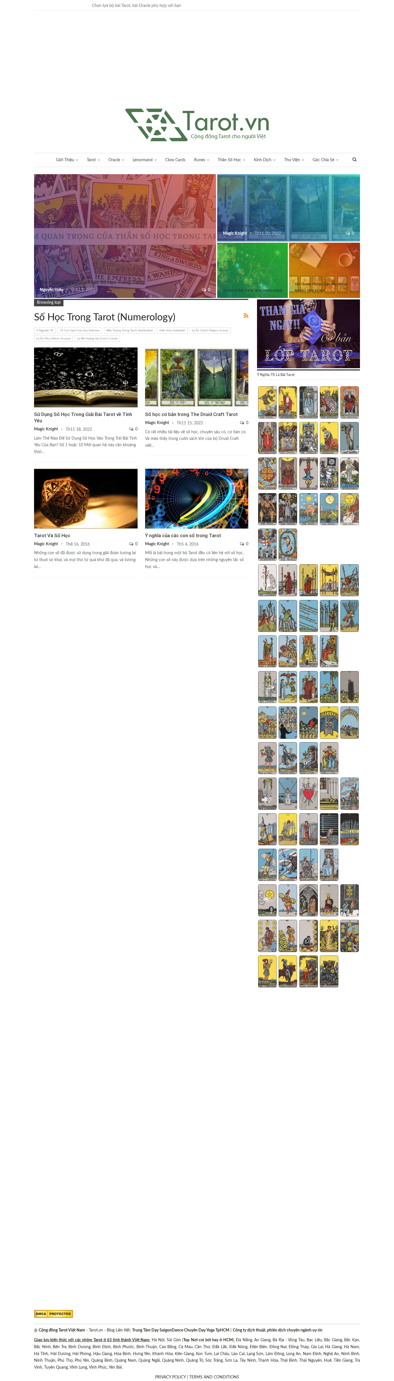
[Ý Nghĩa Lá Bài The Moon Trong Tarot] (329, 510)
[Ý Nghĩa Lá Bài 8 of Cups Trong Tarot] (308, 723)
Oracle (114, 160)
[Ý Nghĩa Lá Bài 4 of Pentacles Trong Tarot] (329, 901)
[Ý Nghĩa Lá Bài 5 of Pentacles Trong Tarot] (349, 901)
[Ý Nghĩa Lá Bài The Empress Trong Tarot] (329, 403)
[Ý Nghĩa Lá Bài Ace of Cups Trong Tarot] (267, 687)
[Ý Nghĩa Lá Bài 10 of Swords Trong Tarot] (349, 830)
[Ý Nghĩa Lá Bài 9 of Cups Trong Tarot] (329, 723)
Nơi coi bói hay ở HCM (212, 1340)
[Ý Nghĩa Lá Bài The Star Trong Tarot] (308, 510)
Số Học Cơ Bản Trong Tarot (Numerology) (252, 290)
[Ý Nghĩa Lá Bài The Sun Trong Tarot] (349, 510)
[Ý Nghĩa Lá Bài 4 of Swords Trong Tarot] (329, 794)
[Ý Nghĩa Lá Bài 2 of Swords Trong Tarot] (288, 794)
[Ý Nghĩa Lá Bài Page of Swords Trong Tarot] (267, 865)
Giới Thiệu (65, 160)
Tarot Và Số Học (52, 535)
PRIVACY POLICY (170, 1377)
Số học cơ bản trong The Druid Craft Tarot (254, 225)
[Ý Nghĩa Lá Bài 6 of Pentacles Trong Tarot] (267, 936)
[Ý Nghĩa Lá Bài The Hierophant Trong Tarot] (267, 438)
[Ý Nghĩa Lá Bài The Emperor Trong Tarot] (349, 403)
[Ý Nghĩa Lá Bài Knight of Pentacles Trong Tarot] (288, 972)
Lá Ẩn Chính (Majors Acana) (210, 330)
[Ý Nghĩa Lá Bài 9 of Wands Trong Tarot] (329, 616)
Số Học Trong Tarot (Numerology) (219, 174)
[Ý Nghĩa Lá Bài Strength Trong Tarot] (329, 438)
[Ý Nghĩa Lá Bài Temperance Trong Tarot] (349, 474)
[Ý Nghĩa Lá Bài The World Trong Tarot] (288, 545)
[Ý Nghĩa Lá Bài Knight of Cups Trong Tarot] (288, 759)
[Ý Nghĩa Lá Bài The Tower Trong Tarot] (288, 510)
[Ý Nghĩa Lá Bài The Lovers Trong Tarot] (288, 438)
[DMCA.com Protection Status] (53, 1314)
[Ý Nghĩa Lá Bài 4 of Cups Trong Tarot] (329, 687)
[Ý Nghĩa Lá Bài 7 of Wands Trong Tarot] (288, 616)
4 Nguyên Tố (44, 330)
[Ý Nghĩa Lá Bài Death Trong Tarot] (329, 474)
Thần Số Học (229, 160)
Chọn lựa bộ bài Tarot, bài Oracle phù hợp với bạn (136, 6)
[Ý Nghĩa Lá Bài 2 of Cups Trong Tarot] (288, 687)
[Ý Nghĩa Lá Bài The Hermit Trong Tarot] (349, 438)
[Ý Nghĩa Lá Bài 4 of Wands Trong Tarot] (329, 581)
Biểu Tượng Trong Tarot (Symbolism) (129, 330)
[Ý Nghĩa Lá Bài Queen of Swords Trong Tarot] (308, 865)
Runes (199, 160)
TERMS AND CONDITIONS (214, 1377)
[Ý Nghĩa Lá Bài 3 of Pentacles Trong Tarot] (308, 901)
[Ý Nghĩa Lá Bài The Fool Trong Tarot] (267, 403)
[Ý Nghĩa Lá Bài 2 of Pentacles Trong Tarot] (288, 901)
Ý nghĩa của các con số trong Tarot (183, 535)
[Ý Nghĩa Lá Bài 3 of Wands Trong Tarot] (308, 581)
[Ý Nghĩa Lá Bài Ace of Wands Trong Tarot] (267, 581)
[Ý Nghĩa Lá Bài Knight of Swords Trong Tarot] (288, 865)
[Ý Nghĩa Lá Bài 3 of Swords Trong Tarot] (308, 794)
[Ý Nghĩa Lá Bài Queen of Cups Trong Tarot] (308, 759)
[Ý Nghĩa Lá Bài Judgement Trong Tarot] (267, 545)
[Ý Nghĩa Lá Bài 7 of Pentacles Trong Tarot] (288, 936)
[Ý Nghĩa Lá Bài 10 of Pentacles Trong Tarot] (349, 936)
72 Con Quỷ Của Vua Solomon (80, 330)
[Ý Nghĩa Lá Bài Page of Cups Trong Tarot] (267, 759)
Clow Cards (175, 160)
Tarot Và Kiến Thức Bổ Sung (36, 174)
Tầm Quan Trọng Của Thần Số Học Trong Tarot (92, 282)
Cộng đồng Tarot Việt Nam (62, 1330)
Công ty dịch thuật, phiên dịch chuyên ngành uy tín (277, 1330)
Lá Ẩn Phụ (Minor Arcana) (53, 338)
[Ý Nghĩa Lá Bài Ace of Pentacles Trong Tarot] (267, 901)
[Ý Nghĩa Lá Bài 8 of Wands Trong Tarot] (308, 616)
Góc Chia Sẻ (323, 160)
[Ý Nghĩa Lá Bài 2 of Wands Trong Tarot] (288, 581)
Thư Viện (292, 160)
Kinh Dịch (262, 160)
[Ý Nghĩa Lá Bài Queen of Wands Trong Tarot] (308, 652)
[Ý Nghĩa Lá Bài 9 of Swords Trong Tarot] (329, 830)
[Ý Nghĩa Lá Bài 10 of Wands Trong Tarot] (349, 616)
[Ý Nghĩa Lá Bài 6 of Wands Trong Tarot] (267, 616)
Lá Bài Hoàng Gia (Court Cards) (97, 338)
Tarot (91, 160)
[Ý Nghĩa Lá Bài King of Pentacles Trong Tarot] (329, 972)
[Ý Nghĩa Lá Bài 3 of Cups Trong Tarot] (308, 687)
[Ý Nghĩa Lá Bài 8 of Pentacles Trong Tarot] (308, 936)
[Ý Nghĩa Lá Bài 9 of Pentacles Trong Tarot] (329, 936)
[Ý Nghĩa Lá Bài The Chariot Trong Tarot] (308, 438)
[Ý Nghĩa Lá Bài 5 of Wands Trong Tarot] (349, 581)
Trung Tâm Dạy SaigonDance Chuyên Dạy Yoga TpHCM (180, 1330)
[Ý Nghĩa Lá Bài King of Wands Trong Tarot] (329, 652)
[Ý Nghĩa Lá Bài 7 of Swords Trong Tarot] (288, 830)
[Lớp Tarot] (308, 334)
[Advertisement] (197, 65)
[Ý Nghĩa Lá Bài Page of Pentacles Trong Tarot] (267, 972)
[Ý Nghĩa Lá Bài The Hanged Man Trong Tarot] (308, 474)
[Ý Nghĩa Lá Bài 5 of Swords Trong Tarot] (349, 794)
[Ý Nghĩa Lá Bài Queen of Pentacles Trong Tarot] (308, 972)
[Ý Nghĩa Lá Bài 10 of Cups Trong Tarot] (349, 723)
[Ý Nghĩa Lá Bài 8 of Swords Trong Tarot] (308, 830)
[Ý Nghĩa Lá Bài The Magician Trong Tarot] (288, 403)
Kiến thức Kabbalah (172, 330)
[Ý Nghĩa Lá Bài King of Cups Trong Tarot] (329, 759)
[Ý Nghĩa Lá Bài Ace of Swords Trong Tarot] (267, 794)
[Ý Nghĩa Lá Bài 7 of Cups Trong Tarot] (288, 723)
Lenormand (143, 160)
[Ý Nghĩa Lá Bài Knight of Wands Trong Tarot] (288, 652)
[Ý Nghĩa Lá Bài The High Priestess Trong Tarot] (308, 403)
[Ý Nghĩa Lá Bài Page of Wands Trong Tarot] (267, 652)
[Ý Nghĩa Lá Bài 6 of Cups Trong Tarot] (267, 723)
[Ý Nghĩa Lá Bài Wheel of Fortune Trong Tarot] (267, 474)
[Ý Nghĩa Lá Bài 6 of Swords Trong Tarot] (267, 830)
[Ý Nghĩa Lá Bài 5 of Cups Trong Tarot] (349, 687)
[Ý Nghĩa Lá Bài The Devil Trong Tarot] (267, 510)
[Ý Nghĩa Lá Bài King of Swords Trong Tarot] (329, 865)
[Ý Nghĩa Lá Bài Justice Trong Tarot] (288, 474)
